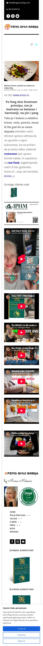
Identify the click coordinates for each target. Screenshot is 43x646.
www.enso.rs (21, 95)
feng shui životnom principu (23, 103)
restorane (10, 154)
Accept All (21, 629)
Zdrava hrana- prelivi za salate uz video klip (19, 86)
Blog (30, 90)
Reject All (21, 641)
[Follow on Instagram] (13, 16)
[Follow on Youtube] (17, 16)
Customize (22, 635)
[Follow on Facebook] (8, 16)
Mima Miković (11, 90)
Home (35, 90)
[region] (21, 625)
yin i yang (31, 113)
